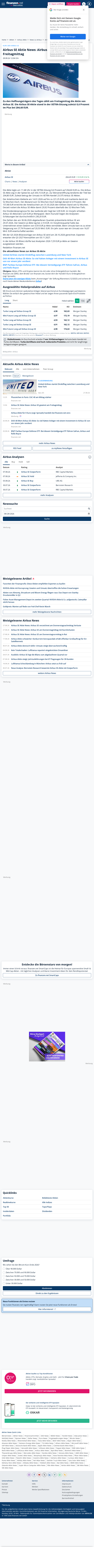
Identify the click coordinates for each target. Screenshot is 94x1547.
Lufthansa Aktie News (25, 1450)
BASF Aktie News (59, 1441)
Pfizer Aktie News (81, 1455)
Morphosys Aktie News (42, 1455)
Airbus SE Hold (27, 476)
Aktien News (18, 1436)
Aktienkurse (8, 1198)
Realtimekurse (9, 1202)
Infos (38, 281)
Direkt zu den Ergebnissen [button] (47, 1293)
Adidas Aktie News (24, 1460)
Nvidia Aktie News (9, 1441)
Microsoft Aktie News (80, 1443)
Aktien (11, 40)
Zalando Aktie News (9, 1465)
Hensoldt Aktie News (29, 1448)
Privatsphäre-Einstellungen (72, 1495)
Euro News (43, 1438)
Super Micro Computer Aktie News (32, 1465)
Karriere (5, 1487)
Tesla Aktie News (44, 1441)
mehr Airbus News (47, 443)
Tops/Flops (47, 1207)
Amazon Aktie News (9, 1443)
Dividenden (47, 1211)
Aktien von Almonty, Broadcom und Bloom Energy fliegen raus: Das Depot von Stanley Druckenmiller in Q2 (40, 593)
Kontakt (5, 1484)
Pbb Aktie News (53, 1465)
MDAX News (55, 1436)
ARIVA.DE (88, 1513)
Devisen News (20, 1438)
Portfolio (7, 1215)
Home (4, 40)
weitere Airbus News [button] (47, 673)
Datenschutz (67, 1487)
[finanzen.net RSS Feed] (65, 1475)
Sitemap (5, 1492)
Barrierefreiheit (68, 1498)
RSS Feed (17, 448)
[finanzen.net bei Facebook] (34, 1475)
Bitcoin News (75, 1438)
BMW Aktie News (76, 1463)
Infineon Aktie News (46, 1448)
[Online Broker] (15, 5)
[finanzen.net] (14, 3)
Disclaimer (66, 1490)
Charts (8, 181)
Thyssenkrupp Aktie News (12, 1453)
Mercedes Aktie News (32, 1453)
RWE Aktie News (78, 1448)
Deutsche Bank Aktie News (26, 1446)
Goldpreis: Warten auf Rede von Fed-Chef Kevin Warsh (26, 606)
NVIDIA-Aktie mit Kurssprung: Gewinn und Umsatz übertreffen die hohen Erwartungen (41, 588)
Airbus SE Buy (27, 481)
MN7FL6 (73, 333)
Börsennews (6, 1436)
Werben (35, 1487)
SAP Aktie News (8, 1446)
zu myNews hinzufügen (62, 448)
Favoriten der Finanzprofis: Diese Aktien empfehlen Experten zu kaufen (34, 583)
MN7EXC (86, 333)
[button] (56, 4)
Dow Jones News (80, 1436)
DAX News (45, 1436)
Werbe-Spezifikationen (40, 1490)
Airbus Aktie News (42, 1450)
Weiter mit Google (67, 37)
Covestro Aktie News (41, 1458)
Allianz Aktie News (62, 1443)
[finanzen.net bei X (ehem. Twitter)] (44, 1475)
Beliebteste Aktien (50, 1198)
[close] (83, 9)
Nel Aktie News (39, 1460)
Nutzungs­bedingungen (71, 1492)
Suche (47, 519)
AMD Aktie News (81, 1453)
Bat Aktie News (63, 1463)
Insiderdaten (8, 1211)
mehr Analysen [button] (47, 495)
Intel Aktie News (8, 1458)
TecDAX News (67, 1436)
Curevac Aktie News (75, 1458)
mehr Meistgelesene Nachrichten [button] (47, 612)
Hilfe (34, 1484)
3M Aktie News (82, 1465)
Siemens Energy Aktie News (29, 1443)
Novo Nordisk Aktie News (62, 1455)
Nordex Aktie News (49, 1453)
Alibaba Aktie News (30, 1463)
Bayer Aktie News (74, 1441)
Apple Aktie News (44, 1446)
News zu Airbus (36, 40)
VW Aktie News (7, 1468)
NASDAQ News (7, 1438)
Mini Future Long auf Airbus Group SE (19, 315)
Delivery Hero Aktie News (11, 1463)
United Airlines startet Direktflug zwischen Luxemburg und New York (37, 254)
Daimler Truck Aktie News (56, 1460)
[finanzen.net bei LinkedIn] (49, 1475)
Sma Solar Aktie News (76, 1460)
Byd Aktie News (57, 1450)
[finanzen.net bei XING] (55, 1475)
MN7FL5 (5, 335)
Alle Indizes (47, 1202)
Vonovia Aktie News (66, 1453)
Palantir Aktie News (23, 1458)
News (14, 181)
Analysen (23, 181)
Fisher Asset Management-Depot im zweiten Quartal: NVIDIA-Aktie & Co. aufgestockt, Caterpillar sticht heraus (45, 600)
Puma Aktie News (8, 1460)
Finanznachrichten (32, 1436)
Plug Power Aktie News (10, 1448)
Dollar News (32, 1438)
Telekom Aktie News (47, 1463)
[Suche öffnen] (84, 4)
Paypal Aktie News (63, 1448)
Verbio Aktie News (68, 1465)
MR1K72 (12, 335)
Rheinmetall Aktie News (27, 1441)
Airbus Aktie (22, 40)
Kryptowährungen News (58, 1438)
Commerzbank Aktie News (63, 1446)
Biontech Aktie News (72, 1450)
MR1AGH (80, 333)
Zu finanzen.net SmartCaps (47, 975)
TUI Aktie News (48, 1443)
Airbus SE (9, 177)
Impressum (66, 1484)
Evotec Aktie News (25, 1455)
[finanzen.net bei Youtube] (39, 1475)
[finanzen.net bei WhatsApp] (60, 1475)
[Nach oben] (87, 1544)
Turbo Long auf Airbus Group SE (17, 311)
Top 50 (6, 1207)
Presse (4, 1490)
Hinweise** (39, 335)
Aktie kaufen (79, 181)
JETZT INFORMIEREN (47, 1391)
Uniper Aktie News (9, 1455)
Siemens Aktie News (58, 1458)
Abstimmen (47, 1288)
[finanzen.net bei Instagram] (29, 1475)
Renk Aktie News (8, 1450)
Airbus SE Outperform (31, 472)
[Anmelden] (89, 4)
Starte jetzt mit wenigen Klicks (17, 278)
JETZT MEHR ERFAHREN (47, 1421)
